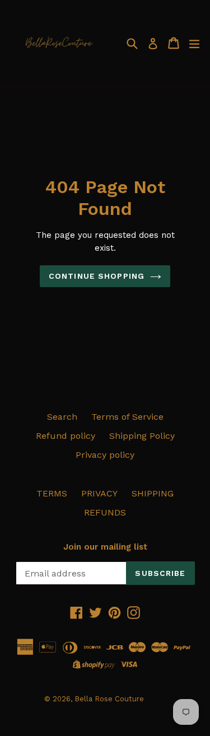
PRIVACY (99, 493)
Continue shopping (96, 275)
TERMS (51, 493)
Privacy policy (105, 454)
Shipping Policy (142, 435)
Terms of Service (127, 416)
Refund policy (65, 435)
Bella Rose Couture (109, 699)
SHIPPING (153, 493)
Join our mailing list (105, 547)
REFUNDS (105, 512)
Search (62, 416)
